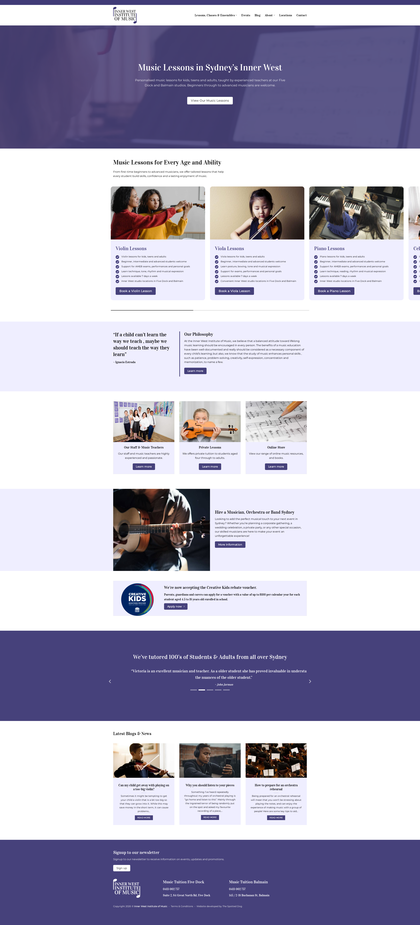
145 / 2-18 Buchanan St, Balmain (249, 895)
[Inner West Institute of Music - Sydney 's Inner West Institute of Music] (129, 15)
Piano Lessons (329, 249)
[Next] (310, 681)
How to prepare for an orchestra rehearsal (276, 787)
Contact (301, 15)
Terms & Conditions (182, 906)
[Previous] (110, 681)
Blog (258, 15)
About (269, 15)
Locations (285, 15)
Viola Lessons (229, 249)
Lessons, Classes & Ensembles (215, 15)
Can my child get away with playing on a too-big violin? (143, 787)
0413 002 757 (171, 889)
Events (245, 15)
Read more (143, 817)
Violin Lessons (131, 249)
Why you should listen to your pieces (210, 785)
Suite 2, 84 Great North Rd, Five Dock (186, 895)
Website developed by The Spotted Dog (219, 906)
